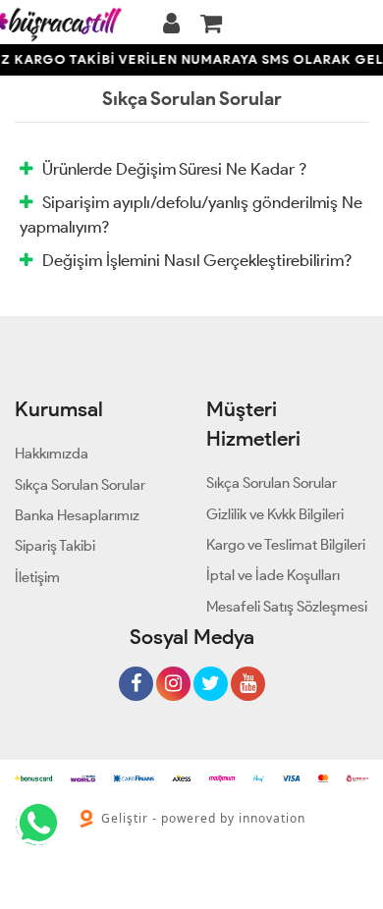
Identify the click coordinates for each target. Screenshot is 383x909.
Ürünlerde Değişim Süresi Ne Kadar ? (174, 169)
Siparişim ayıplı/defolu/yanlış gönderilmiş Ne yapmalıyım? (191, 214)
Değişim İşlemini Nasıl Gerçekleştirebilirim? (197, 260)
